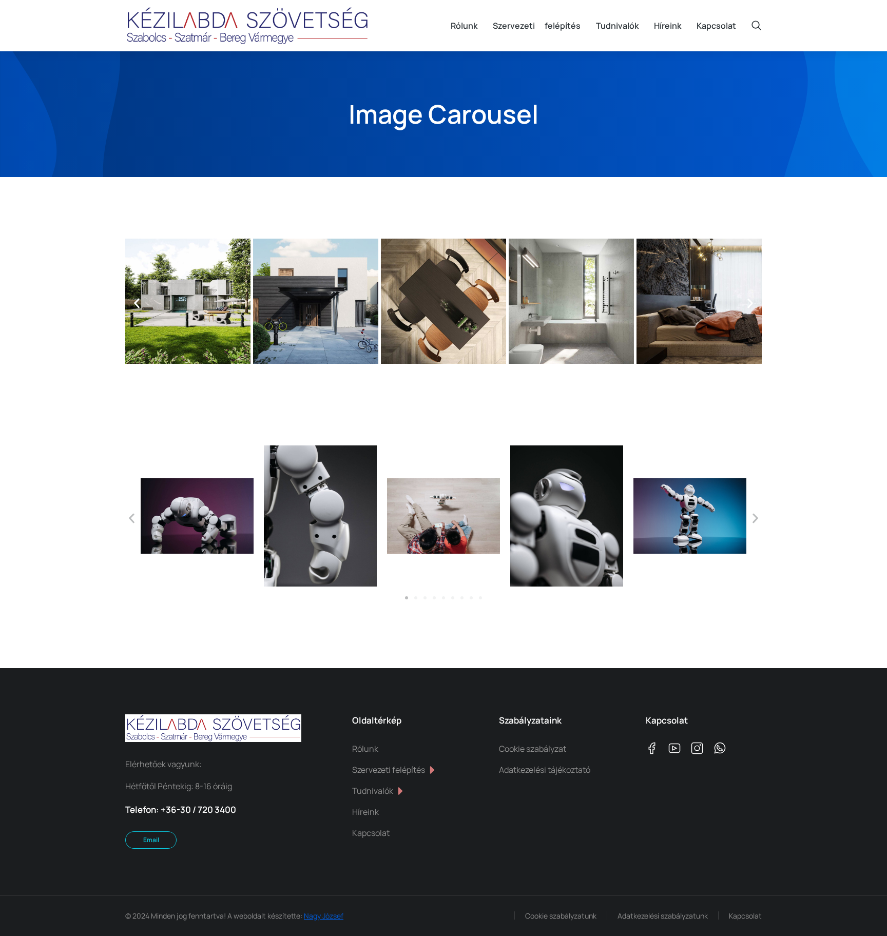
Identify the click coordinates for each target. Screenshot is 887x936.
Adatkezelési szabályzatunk (663, 916)
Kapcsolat (745, 916)
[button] (136, 303)
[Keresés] (756, 26)
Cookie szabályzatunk (560, 916)
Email (151, 839)
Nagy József (323, 916)
